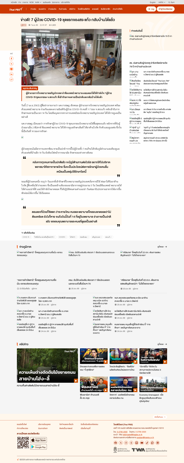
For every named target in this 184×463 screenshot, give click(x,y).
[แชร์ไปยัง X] (11, 64)
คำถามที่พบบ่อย (22, 428)
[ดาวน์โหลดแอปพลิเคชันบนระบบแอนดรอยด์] (38, 446)
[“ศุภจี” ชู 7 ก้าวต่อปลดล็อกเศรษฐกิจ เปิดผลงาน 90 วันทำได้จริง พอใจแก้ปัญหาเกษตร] (136, 129)
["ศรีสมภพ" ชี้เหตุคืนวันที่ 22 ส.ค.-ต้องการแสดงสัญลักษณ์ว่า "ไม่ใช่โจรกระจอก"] (143, 264)
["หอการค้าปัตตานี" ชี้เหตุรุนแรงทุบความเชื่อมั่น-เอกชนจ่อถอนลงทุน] (40, 264)
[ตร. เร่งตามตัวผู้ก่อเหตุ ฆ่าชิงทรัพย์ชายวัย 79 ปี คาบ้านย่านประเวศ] (152, 47)
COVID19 (62, 237)
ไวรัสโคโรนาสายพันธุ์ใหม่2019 (44, 237)
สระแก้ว (107, 237)
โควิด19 (72, 237)
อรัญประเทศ (96, 237)
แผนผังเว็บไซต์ (22, 424)
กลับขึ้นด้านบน (158, 417)
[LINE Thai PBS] (137, 443)
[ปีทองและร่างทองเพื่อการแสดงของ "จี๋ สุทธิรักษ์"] (94, 356)
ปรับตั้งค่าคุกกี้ (85, 428)
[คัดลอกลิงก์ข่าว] (11, 80)
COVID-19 (26, 237)
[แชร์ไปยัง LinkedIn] (11, 74)
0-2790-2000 (122, 432)
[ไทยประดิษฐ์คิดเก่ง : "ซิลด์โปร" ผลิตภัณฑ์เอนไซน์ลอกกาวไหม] (123, 356)
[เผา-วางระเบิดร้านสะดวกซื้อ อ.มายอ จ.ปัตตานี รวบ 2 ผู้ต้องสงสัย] (136, 73)
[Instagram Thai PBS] (126, 443)
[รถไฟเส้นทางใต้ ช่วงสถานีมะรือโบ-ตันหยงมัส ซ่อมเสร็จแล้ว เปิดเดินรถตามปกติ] (136, 91)
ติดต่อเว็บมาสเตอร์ (65, 428)
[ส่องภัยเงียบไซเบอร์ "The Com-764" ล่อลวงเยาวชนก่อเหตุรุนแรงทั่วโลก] (136, 82)
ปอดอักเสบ (83, 237)
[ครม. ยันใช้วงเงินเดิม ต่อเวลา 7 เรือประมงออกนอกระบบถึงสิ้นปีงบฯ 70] (92, 264)
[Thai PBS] (16, 9)
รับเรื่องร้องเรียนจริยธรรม (89, 424)
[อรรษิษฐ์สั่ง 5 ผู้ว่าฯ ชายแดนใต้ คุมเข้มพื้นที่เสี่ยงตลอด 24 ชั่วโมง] (136, 120)
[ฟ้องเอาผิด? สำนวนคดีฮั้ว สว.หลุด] (94, 384)
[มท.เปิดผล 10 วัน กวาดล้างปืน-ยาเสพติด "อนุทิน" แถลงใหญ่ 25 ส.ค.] (136, 111)
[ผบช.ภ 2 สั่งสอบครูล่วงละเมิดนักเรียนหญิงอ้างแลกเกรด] (136, 102)
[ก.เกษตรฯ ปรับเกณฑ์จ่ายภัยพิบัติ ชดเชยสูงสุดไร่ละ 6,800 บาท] (27, 301)
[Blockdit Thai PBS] (152, 443)
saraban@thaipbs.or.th (145, 437)
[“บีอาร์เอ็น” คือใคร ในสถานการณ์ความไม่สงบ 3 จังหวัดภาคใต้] (153, 356)
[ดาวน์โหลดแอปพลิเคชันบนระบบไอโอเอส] (38, 439)
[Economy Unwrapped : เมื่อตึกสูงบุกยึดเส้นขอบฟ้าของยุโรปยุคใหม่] (153, 384)
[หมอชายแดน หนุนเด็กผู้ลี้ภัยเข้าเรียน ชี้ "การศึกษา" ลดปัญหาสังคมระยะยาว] (103, 328)
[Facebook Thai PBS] (116, 443)
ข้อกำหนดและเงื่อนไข (66, 424)
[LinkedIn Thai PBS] (158, 443)
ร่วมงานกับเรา (43, 428)
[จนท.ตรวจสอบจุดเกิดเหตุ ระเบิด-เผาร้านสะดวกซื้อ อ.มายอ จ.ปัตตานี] (103, 301)
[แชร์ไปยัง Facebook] (11, 58)
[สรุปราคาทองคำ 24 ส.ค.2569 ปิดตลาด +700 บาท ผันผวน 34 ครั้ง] (136, 139)
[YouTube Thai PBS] (142, 443)
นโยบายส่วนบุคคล (44, 424)
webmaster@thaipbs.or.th (132, 434)
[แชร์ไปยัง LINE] (11, 69)
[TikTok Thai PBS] (147, 443)
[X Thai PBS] (121, 443)
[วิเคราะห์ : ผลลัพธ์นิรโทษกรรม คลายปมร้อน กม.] (123, 384)
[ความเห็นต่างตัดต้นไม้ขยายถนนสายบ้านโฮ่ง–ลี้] (47, 365)
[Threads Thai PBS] (131, 443)
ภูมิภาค (23, 25)
